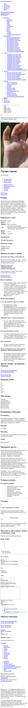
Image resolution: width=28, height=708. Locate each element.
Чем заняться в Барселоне (13, 37)
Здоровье (9, 85)
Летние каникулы (11, 93)
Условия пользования (9, 665)
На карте (3, 250)
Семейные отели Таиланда (14, 65)
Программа (7, 187)
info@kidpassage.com (6, 1)
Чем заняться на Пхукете (13, 47)
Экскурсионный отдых (13, 91)
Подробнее (6, 121)
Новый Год (10, 92)
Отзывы (6, 190)
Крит (8, 29)
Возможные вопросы (6, 276)
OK (1, 121)
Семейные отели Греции (13, 58)
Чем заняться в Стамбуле (13, 48)
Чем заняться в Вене (12, 41)
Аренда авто (7, 6)
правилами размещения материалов (15, 612)
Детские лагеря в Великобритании (16, 74)
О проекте (6, 661)
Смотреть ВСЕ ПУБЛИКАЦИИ (15, 96)
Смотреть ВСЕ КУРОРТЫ (14, 34)
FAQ (5, 669)
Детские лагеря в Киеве (13, 77)
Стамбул (9, 33)
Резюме (8, 184)
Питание (9, 86)
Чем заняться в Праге (12, 46)
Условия (6, 189)
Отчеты (6, 658)
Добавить (14, 517)
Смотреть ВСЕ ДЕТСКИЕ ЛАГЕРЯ (16, 79)
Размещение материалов (10, 668)
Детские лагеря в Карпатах (14, 78)
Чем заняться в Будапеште (14, 40)
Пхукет (9, 31)
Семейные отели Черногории (14, 68)
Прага (8, 30)
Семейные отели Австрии (14, 54)
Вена (8, 23)
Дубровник (10, 26)
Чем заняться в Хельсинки (14, 50)
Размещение (9, 186)
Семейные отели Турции (13, 67)
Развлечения (7, 36)
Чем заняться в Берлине (13, 39)
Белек (8, 22)
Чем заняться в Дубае (12, 43)
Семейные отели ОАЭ (13, 64)
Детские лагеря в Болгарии (14, 72)
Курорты (6, 17)
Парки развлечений (12, 84)
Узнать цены (4, 193)
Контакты (6, 8)
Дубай (8, 24)
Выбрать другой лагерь (7, 265)
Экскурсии (7, 5)
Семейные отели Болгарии (14, 55)
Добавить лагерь (8, 664)
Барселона (9, 20)
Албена (9, 19)
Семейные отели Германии (14, 57)
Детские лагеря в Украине (14, 75)
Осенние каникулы (12, 95)
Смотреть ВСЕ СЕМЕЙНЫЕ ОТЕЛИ (17, 69)
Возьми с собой (11, 88)
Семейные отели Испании (14, 61)
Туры (5, 4)
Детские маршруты (12, 82)
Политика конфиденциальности (12, 666)
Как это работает (5, 275)
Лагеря (5, 71)
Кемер (8, 27)
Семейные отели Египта (13, 60)
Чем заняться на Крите (13, 44)
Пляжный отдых (11, 89)
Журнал (6, 81)
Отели (5, 53)
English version (7, 671)
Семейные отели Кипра (13, 62)
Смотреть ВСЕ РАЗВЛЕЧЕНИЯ (15, 51)
